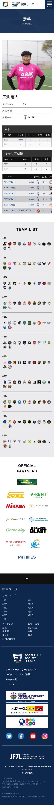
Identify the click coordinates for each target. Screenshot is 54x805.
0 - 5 (44, 199)
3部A (4, 604)
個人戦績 (32, 627)
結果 (44, 176)
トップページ (12, 669)
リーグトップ (9, 595)
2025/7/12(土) (9, 182)
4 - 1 (44, 210)
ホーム (37, 176)
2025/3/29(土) (9, 205)
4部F (4, 619)
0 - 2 (44, 193)
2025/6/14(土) (9, 188)
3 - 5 (44, 205)
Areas (20, 140)
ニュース (10, 684)
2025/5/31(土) (9, 193)
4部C (30, 611)
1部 (4, 600)
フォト (5, 635)
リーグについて (29, 669)
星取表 (5, 631)
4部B (4, 611)
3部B (30, 604)
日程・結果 (33, 624)
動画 (30, 635)
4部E (30, 615)
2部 (30, 600)
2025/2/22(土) (9, 210)
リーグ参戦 (24, 674)
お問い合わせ (9, 638)
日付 (10, 176)
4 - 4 (44, 188)
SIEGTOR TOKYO (26, 210)
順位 (4, 627)
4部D (5, 615)
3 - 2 (44, 182)
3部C (5, 608)
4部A (30, 608)
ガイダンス (8, 624)
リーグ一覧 (11, 679)
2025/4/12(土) (9, 199)
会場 (30, 631)
